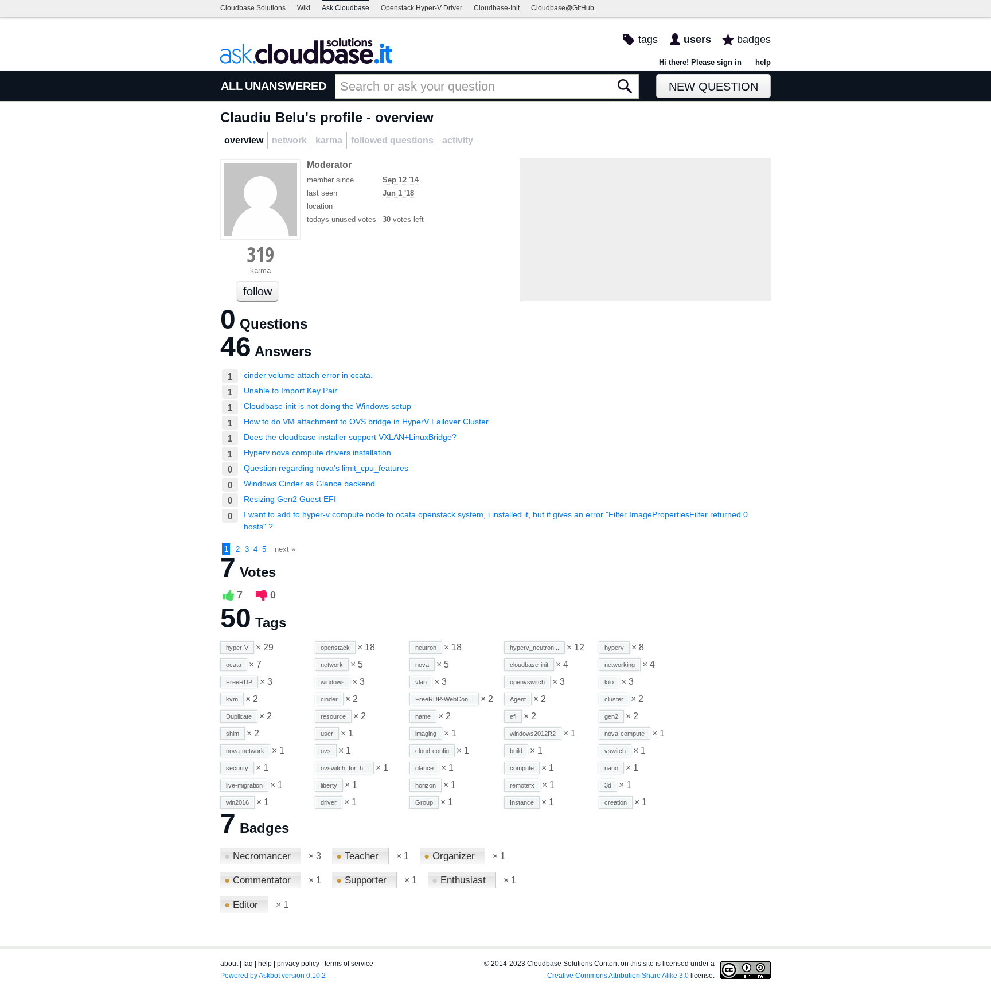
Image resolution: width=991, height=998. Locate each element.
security (237, 768)
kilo (609, 682)
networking (619, 664)
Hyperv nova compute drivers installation (317, 452)
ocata (233, 664)
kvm (232, 699)
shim (232, 733)
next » (285, 549)
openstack (335, 647)
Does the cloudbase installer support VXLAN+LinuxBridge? (350, 437)
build (516, 750)
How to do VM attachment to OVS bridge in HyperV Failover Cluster (366, 421)
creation (615, 802)
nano (611, 768)
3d (607, 785)
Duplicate (239, 716)
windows (333, 682)
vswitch (615, 750)
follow (257, 291)
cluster (613, 699)
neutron (425, 647)
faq (248, 964)
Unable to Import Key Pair (290, 390)
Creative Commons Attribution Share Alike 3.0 (618, 976)
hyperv (614, 647)
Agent (518, 699)
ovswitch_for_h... (344, 768)
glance (424, 768)
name (423, 716)
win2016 (237, 802)
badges (754, 39)
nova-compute (624, 733)
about (229, 964)
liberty (329, 785)
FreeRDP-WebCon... (444, 699)
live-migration (244, 785)
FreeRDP (239, 682)
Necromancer (259, 856)
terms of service (349, 964)
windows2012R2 (533, 733)
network (332, 664)
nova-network (245, 750)
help (763, 62)
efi (513, 716)
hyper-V (237, 647)
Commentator (259, 880)
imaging (425, 733)
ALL (232, 86)
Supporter (362, 880)
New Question (713, 86)
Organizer (451, 856)
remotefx (522, 785)
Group (424, 802)
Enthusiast (460, 880)
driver (329, 802)
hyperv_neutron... (534, 647)
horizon (425, 785)
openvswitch (527, 682)
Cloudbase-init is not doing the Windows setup (327, 406)
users (697, 39)
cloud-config (432, 750)
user (327, 733)
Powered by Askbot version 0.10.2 (273, 976)
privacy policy (298, 964)
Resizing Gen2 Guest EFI (290, 499)
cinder (329, 699)
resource (333, 716)
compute (522, 768)
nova (422, 664)
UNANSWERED (285, 86)
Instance (522, 802)
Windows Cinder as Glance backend (309, 483)
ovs (326, 750)
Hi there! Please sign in (700, 62)
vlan (421, 682)
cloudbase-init (529, 664)
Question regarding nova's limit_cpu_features (326, 468)
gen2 (611, 716)
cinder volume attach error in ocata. (308, 375)
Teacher (358, 856)
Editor (242, 904)
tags (648, 39)
